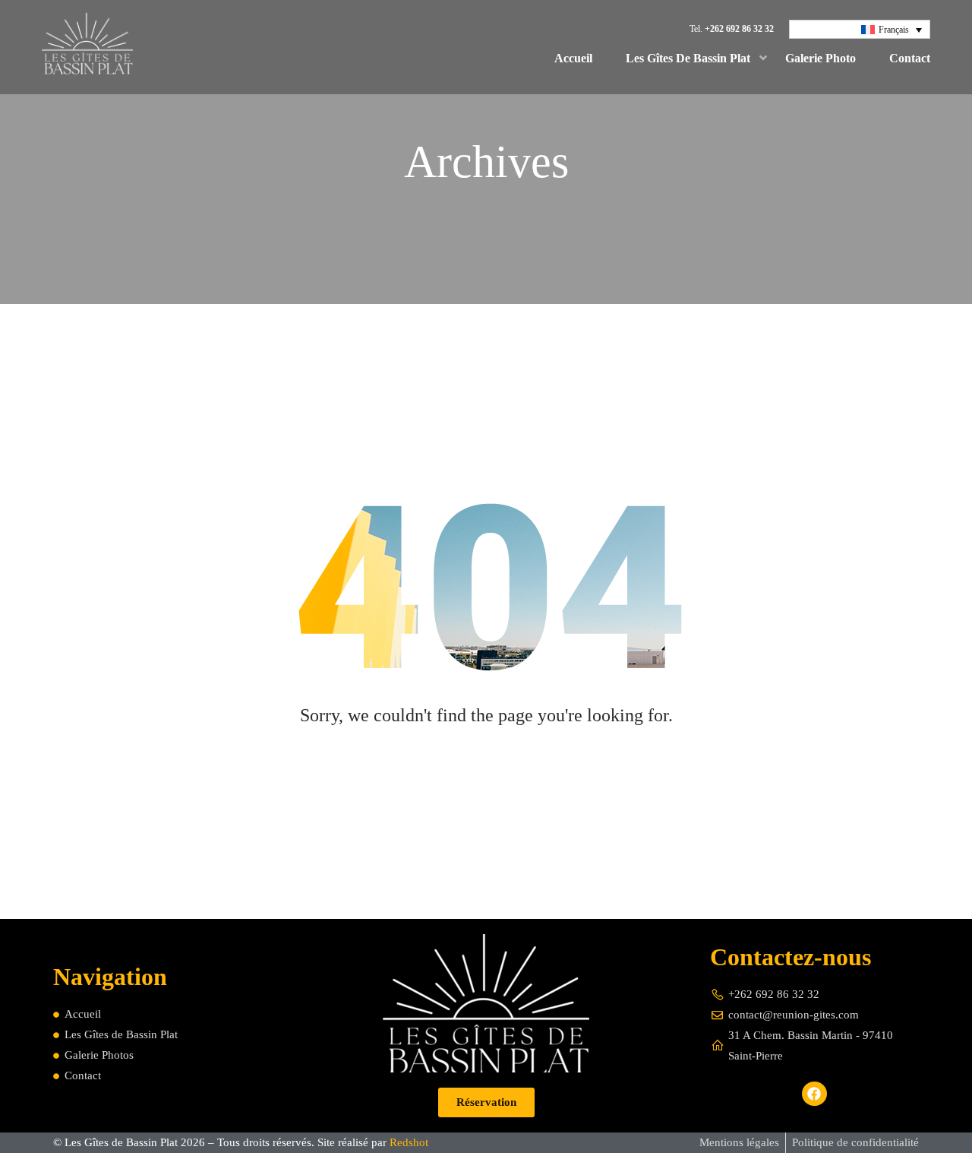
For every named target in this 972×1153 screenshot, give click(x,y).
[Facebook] (814, 1094)
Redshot (409, 1142)
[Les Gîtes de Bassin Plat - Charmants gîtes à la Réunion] (87, 47)
